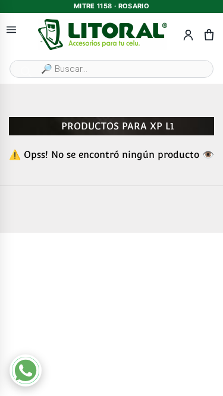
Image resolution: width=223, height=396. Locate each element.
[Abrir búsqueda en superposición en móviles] (111, 69)
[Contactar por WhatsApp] (26, 370)
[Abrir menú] (11, 30)
